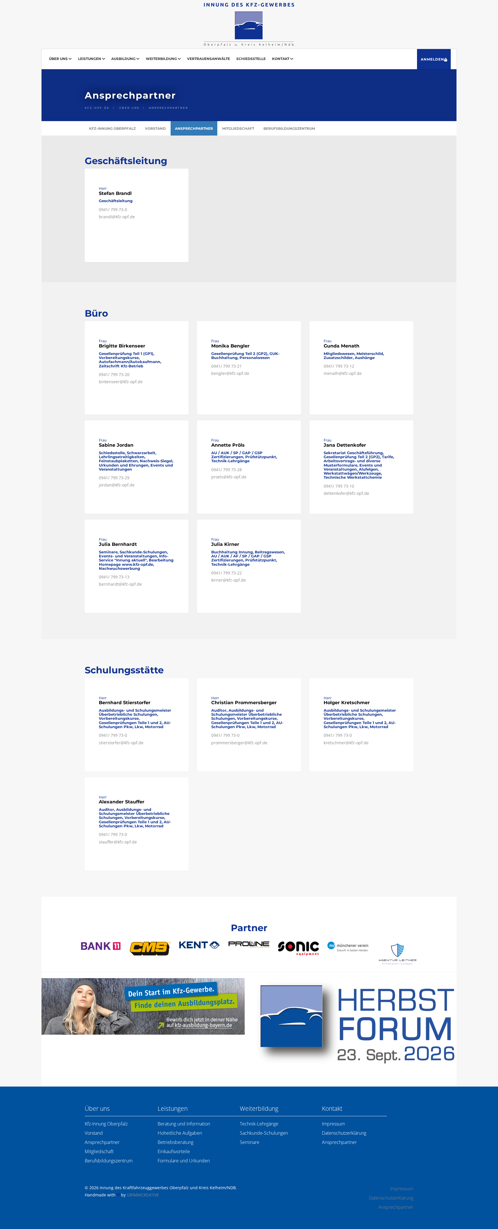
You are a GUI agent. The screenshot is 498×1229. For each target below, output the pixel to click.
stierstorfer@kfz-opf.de (121, 742)
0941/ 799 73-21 (226, 366)
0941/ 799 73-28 (226, 469)
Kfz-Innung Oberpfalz (112, 128)
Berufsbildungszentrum (289, 128)
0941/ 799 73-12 (339, 366)
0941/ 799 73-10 (339, 486)
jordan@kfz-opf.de (117, 485)
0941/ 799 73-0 (113, 209)
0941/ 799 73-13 (114, 577)
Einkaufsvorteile (174, 1151)
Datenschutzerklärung (344, 1133)
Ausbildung (123, 59)
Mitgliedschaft (238, 128)
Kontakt (281, 59)
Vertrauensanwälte (208, 59)
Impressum (333, 1124)
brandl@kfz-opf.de (117, 216)
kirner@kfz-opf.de (228, 580)
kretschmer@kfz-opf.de (346, 742)
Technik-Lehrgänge (259, 1124)
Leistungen (90, 59)
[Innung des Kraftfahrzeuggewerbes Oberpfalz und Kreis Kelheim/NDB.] (249, 24)
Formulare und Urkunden (184, 1160)
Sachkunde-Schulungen (264, 1133)
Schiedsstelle (251, 59)
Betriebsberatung (175, 1142)
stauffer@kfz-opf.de (118, 842)
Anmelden (432, 59)
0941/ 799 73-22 (226, 573)
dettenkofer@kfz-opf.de (346, 493)
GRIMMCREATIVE (143, 1195)
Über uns (59, 59)
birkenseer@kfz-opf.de (121, 381)
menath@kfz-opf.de (343, 373)
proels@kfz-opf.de (228, 477)
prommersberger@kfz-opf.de (239, 742)
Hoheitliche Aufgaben (180, 1133)
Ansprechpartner (168, 107)
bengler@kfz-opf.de (230, 373)
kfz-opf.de (97, 107)
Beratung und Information (184, 1124)
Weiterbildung (162, 59)
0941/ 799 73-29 (114, 477)
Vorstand (155, 128)
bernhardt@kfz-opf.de (120, 584)
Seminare (249, 1142)
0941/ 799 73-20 (114, 374)
